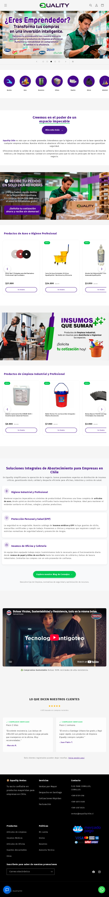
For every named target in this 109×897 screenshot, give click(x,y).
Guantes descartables (17, 850)
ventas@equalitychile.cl (82, 814)
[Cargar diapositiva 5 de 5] (59, 62)
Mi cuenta (43, 832)
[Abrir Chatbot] (7, 890)
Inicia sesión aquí (76, 758)
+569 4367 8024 (78, 808)
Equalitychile (17, 891)
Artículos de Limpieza (17, 832)
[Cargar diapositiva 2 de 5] (47, 62)
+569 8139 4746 (77, 795)
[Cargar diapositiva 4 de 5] (55, 62)
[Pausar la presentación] (72, 61)
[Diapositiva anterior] (37, 61)
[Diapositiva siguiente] (66, 61)
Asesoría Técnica (46, 850)
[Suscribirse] (51, 872)
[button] (6, 5)
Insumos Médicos (15, 838)
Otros (9, 856)
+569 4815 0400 (78, 802)
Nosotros (43, 844)
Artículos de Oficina (16, 844)
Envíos (42, 838)
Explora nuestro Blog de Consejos (54, 574)
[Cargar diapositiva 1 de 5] (43, 62)
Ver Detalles (21, 289)
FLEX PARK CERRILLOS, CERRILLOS (81, 788)
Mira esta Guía (54, 129)
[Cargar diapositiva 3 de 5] (51, 62)
